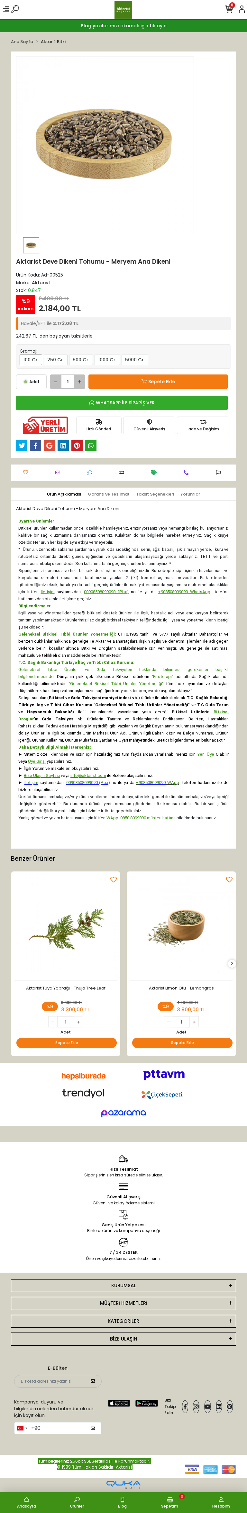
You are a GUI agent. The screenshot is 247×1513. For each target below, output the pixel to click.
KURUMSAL (123, 1285)
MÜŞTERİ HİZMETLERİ (123, 1303)
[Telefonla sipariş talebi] (187, 473)
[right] (232, 964)
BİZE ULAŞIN (123, 1338)
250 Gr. (55, 359)
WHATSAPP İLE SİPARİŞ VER (125, 403)
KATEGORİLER (123, 1321)
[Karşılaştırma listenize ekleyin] (123, 473)
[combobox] (21, 1428)
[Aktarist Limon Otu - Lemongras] (181, 928)
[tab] (64, 494)
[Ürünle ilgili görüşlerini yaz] (91, 473)
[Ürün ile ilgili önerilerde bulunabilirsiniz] (219, 473)
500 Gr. (81, 359)
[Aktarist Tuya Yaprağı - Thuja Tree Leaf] (65, 928)
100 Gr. (31, 359)
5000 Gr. (135, 359)
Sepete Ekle (161, 381)
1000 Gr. (107, 359)
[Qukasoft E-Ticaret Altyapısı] (123, 1485)
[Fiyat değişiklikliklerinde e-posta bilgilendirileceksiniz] (155, 473)
